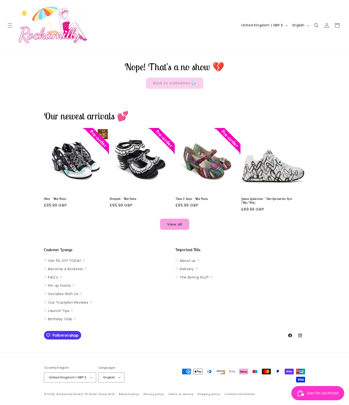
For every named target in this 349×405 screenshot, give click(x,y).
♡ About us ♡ (187, 260)
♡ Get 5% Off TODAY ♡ (65, 260)
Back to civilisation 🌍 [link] (174, 82)
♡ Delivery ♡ (186, 269)
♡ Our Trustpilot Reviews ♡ (68, 302)
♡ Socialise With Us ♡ (63, 294)
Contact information (240, 394)
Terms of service (180, 394)
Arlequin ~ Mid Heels (123, 199)
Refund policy (129, 394)
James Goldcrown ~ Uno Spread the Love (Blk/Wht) (266, 201)
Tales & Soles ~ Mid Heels (191, 199)
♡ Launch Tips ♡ (59, 310)
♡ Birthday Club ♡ (60, 319)
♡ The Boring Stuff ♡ (194, 277)
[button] (10, 25)
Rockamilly (65, 394)
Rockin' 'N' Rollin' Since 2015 (93, 394)
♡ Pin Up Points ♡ (59, 285)
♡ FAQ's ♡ (53, 277)
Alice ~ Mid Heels (55, 199)
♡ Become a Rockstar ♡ (65, 269)
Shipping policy (209, 394)
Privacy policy (154, 394)
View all (174, 224)
